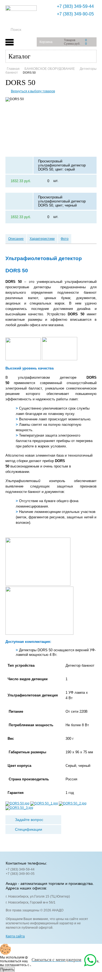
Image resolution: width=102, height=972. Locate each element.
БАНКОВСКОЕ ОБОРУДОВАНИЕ (49, 69)
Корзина (45, 42)
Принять (7, 969)
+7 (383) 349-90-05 (75, 14)
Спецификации (28, 829)
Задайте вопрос (29, 819)
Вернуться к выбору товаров (33, 91)
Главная (13, 69)
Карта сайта (15, 936)
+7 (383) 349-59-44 (75, 6)
